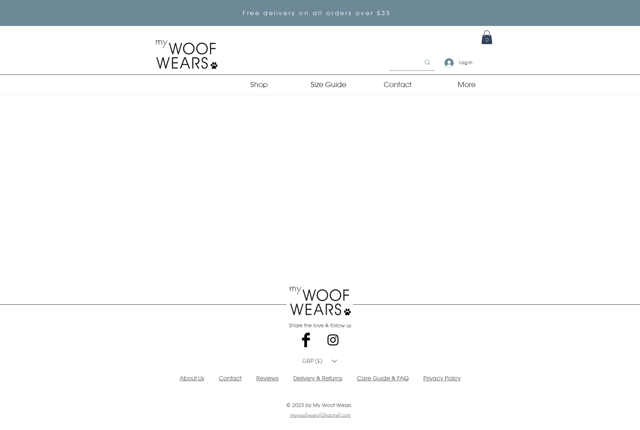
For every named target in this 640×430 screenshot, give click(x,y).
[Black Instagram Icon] (333, 340)
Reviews (267, 378)
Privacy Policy (442, 378)
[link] (487, 37)
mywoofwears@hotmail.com (320, 415)
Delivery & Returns (317, 378)
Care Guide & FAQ (383, 378)
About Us (192, 378)
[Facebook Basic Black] (306, 340)
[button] (319, 361)
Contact (230, 378)
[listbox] (319, 361)
